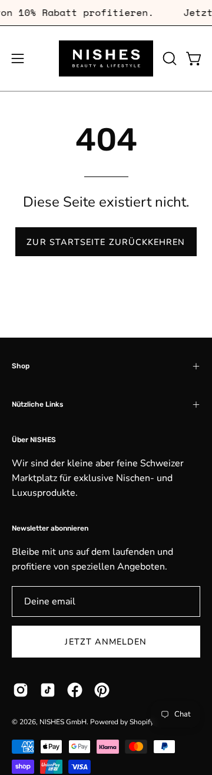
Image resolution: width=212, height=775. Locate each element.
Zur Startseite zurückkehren (105, 242)
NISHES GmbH (63, 722)
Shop (20, 366)
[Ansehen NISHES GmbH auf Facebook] (75, 690)
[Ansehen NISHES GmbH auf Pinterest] (102, 690)
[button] (168, 58)
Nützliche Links (37, 404)
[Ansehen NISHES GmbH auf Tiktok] (48, 690)
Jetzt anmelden (106, 642)
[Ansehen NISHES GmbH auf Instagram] (20, 690)
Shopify (141, 722)
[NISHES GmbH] (106, 58)
